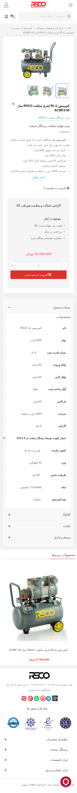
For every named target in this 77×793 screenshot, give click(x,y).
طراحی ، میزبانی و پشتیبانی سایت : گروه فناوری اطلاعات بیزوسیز (48, 785)
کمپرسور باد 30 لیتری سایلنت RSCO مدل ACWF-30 (38, 649)
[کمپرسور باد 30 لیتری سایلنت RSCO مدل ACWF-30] (38, 604)
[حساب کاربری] (6, 4)
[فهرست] (70, 4)
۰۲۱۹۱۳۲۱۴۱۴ (37, 684)
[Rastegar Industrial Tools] (38, 5)
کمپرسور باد (59, 139)
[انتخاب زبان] (6, 16)
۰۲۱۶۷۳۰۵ (52, 684)
